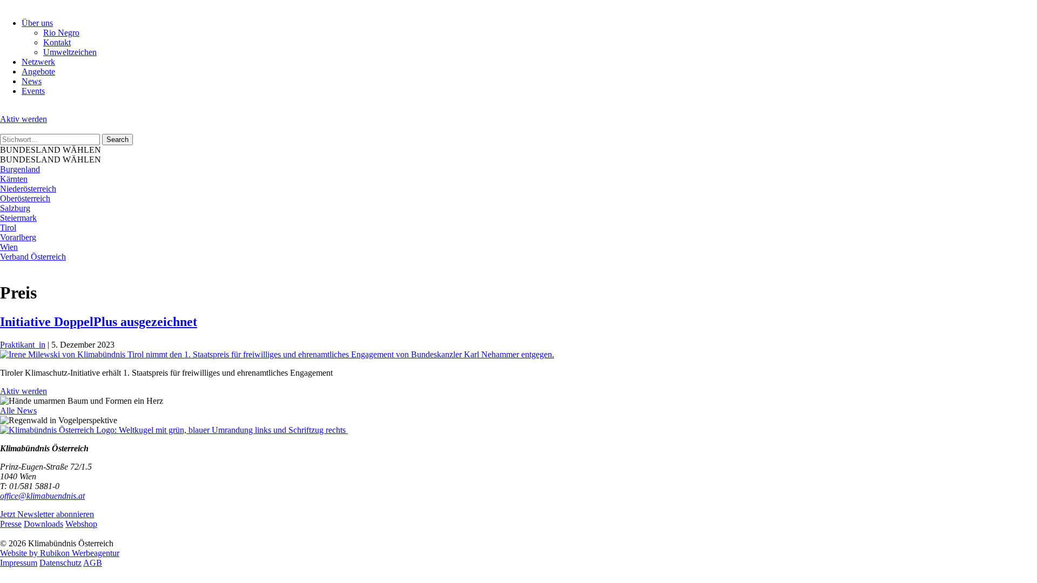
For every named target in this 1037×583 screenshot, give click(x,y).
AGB (92, 562)
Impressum (18, 562)
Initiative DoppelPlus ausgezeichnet (98, 322)
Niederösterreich (28, 188)
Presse (11, 523)
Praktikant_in (22, 344)
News (32, 81)
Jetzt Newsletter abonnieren (47, 514)
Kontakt (57, 42)
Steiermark (18, 217)
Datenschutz (60, 562)
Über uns (37, 23)
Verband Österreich (33, 256)
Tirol (8, 227)
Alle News (18, 410)
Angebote (38, 71)
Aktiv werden (23, 119)
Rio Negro (61, 32)
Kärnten (14, 179)
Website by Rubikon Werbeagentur (59, 553)
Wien (9, 247)
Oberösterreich (25, 198)
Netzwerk (38, 61)
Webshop (81, 523)
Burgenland (20, 169)
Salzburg (15, 208)
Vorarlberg (18, 237)
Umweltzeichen (70, 52)
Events (33, 91)
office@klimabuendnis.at (42, 495)
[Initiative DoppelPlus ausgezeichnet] (277, 354)
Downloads (43, 523)
